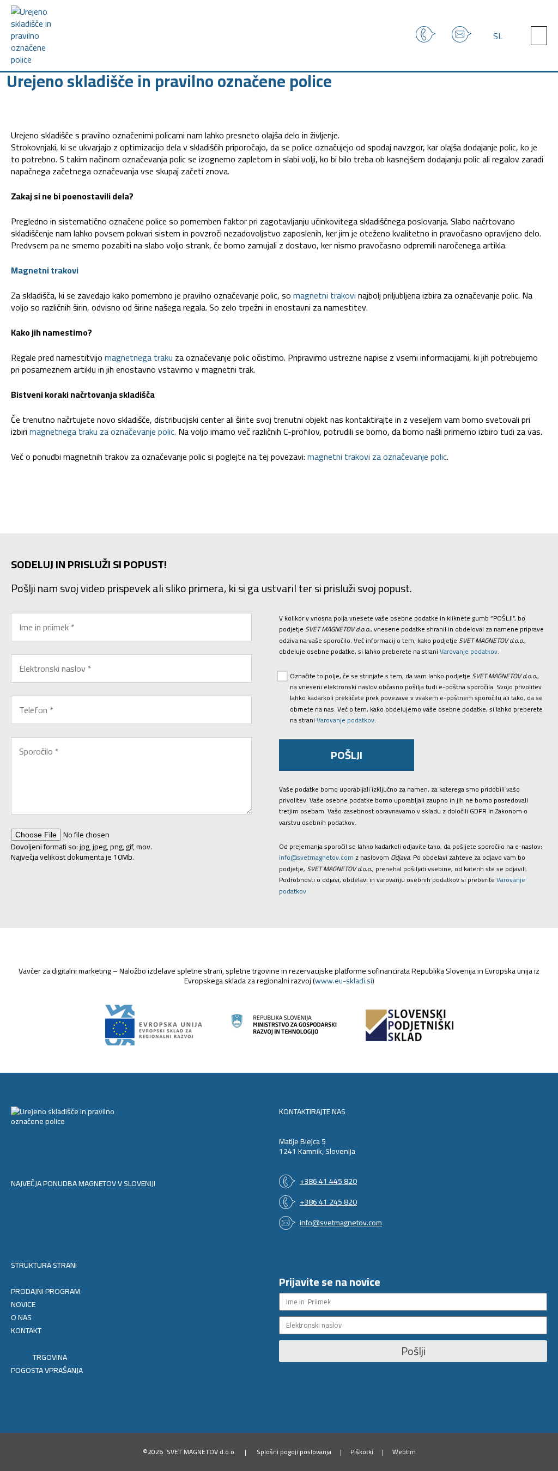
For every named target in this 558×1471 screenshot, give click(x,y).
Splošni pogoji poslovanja (294, 1451)
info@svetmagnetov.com (316, 857)
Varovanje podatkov (469, 651)
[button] (539, 35)
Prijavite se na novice (329, 1282)
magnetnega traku (139, 357)
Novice (23, 1304)
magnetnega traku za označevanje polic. (102, 431)
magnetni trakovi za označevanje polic (377, 456)
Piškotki (361, 1451)
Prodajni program (45, 1291)
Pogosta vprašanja (47, 1370)
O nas (21, 1317)
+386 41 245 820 (328, 1202)
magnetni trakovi (324, 295)
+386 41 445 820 (328, 1181)
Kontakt (26, 1331)
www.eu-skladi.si (343, 981)
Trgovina (50, 1357)
